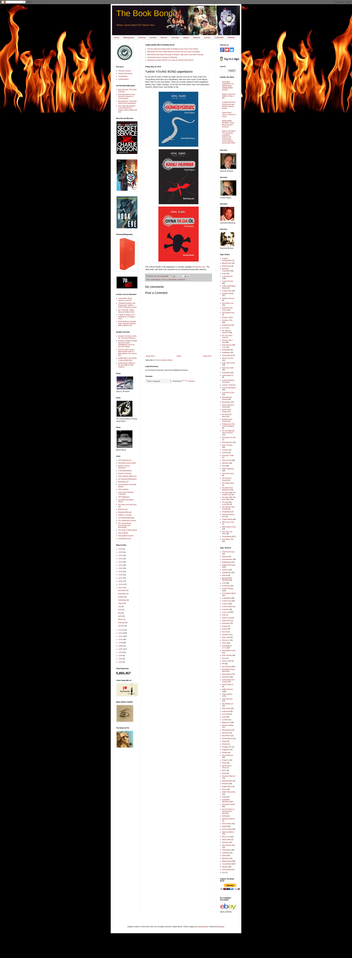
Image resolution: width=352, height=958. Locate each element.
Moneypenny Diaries (227, 398)
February (121, 623)
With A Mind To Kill (229, 527)
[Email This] (177, 276)
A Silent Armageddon (227, 259)
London (225, 720)
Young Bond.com (124, 539)
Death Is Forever (228, 298)
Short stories (226, 824)
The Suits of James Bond (127, 530)
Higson (186, 37)
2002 (121, 662)
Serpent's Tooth (228, 456)
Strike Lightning (228, 469)
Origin (224, 741)
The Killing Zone (228, 483)
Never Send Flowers (226, 411)
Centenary (226, 586)
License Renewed (229, 388)
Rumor (224, 789)
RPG (224, 770)
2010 (121, 640)
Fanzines (225, 635)
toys (223, 872)
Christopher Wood (229, 593)
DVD (224, 615)
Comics (207, 37)
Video (224, 856)
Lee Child (225, 714)
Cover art (164, 279)
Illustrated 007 (123, 482)
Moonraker (226, 402)
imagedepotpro (202, 927)
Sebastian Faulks (228, 804)
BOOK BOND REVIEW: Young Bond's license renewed (228, 124)
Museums (225, 733)
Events (224, 629)
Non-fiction (226, 736)
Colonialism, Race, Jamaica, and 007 (125, 299)
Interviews (226, 677)
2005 (121, 656)
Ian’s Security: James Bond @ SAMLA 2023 (126, 311)
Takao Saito (226, 840)
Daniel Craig (227, 618)
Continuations (123, 79)
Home (116, 37)
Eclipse (225, 626)
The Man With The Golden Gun (229, 494)
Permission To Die (229, 438)
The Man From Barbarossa (227, 489)
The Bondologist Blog (126, 518)
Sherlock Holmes (228, 819)
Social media (227, 829)
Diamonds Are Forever (227, 309)
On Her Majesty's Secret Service (228, 432)
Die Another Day (228, 313)
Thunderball (226, 512)
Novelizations (227, 739)
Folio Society (227, 655)
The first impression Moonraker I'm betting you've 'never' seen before (172, 49)
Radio (224, 773)
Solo (224, 466)
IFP (223, 664)
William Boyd (227, 861)
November (122, 594)
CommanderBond (125, 471)
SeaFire (225, 453)
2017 (121, 578)
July (120, 606)
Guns (224, 658)
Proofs (224, 763)
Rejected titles (227, 781)
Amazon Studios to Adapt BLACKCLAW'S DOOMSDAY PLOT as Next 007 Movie (127, 344)
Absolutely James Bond (127, 463)
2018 (121, 575)
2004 (121, 659)
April (120, 616)
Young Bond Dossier (126, 536)
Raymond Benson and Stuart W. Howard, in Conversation (126, 96)
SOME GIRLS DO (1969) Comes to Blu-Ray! (127, 359)
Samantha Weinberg (226, 801)
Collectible (219, 37)
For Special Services (226, 332)
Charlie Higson (155, 279)
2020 (121, 568)
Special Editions (228, 832)
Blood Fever (226, 263)
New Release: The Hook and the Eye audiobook (127, 102)
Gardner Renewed (125, 74)
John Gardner (123, 489)
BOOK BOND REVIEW (227, 579)
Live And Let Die (228, 393)
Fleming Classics (124, 71)
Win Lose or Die (228, 522)
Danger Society (228, 294)
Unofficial (225, 853)
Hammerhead (227, 355)
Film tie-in (225, 640)
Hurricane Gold (227, 368)
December (122, 590)
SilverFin (225, 463)
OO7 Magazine (124, 497)
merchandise (227, 870)
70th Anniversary (228, 552)
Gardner (153, 37)
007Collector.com (124, 460)
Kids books (226, 708)
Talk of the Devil (228, 474)
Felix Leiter (226, 637)
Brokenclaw (226, 266)
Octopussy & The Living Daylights (228, 425)
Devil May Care (228, 303)
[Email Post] (173, 276)
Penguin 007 (227, 747)
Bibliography (128, 37)
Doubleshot (226, 325)
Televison (225, 842)
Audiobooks (226, 573)
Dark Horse (226, 621)
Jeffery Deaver (227, 689)
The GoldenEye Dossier (127, 521)
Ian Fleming (226, 667)
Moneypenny (227, 730)
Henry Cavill (226, 661)
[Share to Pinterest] (188, 276)
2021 (121, 565)
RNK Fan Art (122, 509)
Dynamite (225, 623)
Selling (224, 816)
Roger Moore (227, 786)
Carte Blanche (227, 276)
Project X (225, 760)
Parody (224, 744)
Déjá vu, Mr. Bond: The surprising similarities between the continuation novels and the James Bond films (229, 137)
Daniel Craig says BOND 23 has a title (228, 96)
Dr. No (224, 328)
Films (224, 643)
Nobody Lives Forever (227, 420)
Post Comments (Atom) (164, 360)
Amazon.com (200, 267)
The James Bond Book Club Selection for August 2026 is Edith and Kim (127, 109)
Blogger (221, 927)
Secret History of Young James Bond (228, 811)
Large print (226, 711)
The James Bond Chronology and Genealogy (124, 525)
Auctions (225, 570)
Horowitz (175, 37)
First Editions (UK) (229, 651)
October (121, 597)
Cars (224, 583)
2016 (121, 581)
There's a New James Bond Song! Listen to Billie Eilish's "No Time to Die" (127, 352)
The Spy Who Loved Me (227, 503)
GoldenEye (226, 350)
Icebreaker (226, 373)
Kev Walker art (227, 704)
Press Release (227, 755)
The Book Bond (144, 13)
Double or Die (227, 320)
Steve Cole (226, 837)
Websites (225, 858)
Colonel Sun (226, 291)
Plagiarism (226, 750)
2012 (121, 633)
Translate (191, 381)
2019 (121, 572)
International (172, 279)
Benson (164, 37)
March (120, 619)
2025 (121, 552)
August (121, 603)
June (120, 610)
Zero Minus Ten (228, 539)
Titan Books (226, 850)
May (120, 613)
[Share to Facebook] (185, 276)
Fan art (224, 632)
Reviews (225, 784)
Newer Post (150, 356)
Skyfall (224, 826)
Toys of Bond (123, 533)
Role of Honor (227, 445)
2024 (121, 555)
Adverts (225, 557)
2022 (121, 562)
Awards (225, 575)
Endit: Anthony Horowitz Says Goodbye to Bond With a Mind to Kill (127, 323)
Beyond (196, 37)
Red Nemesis (227, 442)
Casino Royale (227, 281)
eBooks (225, 867)
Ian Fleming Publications (127, 479)
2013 (121, 630)
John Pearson (227, 699)
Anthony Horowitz (228, 565)
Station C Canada (125, 515)
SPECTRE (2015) (228, 792)
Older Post (207, 356)
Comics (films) (227, 606)
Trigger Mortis (227, 519)
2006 (121, 652)
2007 (121, 649)
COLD (224, 274)
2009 (121, 643)
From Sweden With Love (127, 476)
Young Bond (181, 279)
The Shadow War (228, 845)
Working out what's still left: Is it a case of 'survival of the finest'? (170, 60)
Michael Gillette (228, 725)
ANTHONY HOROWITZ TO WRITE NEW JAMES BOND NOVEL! (227, 86)
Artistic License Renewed (124, 467)
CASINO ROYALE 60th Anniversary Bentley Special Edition (228, 105)
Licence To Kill (227, 385)
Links (224, 717)
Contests (225, 609)
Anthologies (226, 562)
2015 (121, 584)
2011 (121, 636)
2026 (121, 549)
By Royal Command (226, 270)
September (122, 600)
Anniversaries (227, 559)
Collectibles (226, 598)
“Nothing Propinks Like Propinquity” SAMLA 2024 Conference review (127, 305)
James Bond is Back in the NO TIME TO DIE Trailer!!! (126, 365)
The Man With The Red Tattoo (229, 498)
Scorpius (225, 450)
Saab (224, 797)
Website (231, 37)
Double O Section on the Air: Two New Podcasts (127, 337)
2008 (121, 646)
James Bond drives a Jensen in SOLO (229, 115)
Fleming (141, 37)
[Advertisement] (124, 794)
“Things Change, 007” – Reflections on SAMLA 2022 (127, 317)
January (121, 626)
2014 (121, 588)
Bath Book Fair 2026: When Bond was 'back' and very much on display (173, 52)
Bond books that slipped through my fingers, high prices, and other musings (175, 55)
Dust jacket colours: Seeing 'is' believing (162, 57)
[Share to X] (183, 276)
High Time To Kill (228, 363)
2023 (121, 559)
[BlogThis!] (180, 276)
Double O (225, 317)
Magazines (226, 722)
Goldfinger (226, 353)
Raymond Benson (125, 512)
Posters (225, 753)
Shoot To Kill (226, 460)
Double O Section (124, 473)
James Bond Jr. (227, 375)
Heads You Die (227, 358)
